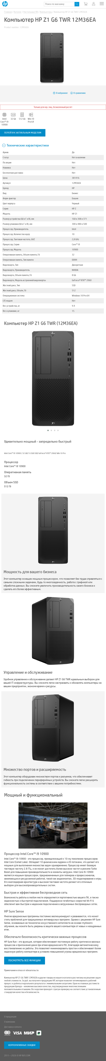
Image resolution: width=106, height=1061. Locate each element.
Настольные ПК (30, 12)
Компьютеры (46, 12)
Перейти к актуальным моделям (22, 132)
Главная (8, 12)
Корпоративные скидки (21, 1045)
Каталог (17, 12)
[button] (48, 430)
